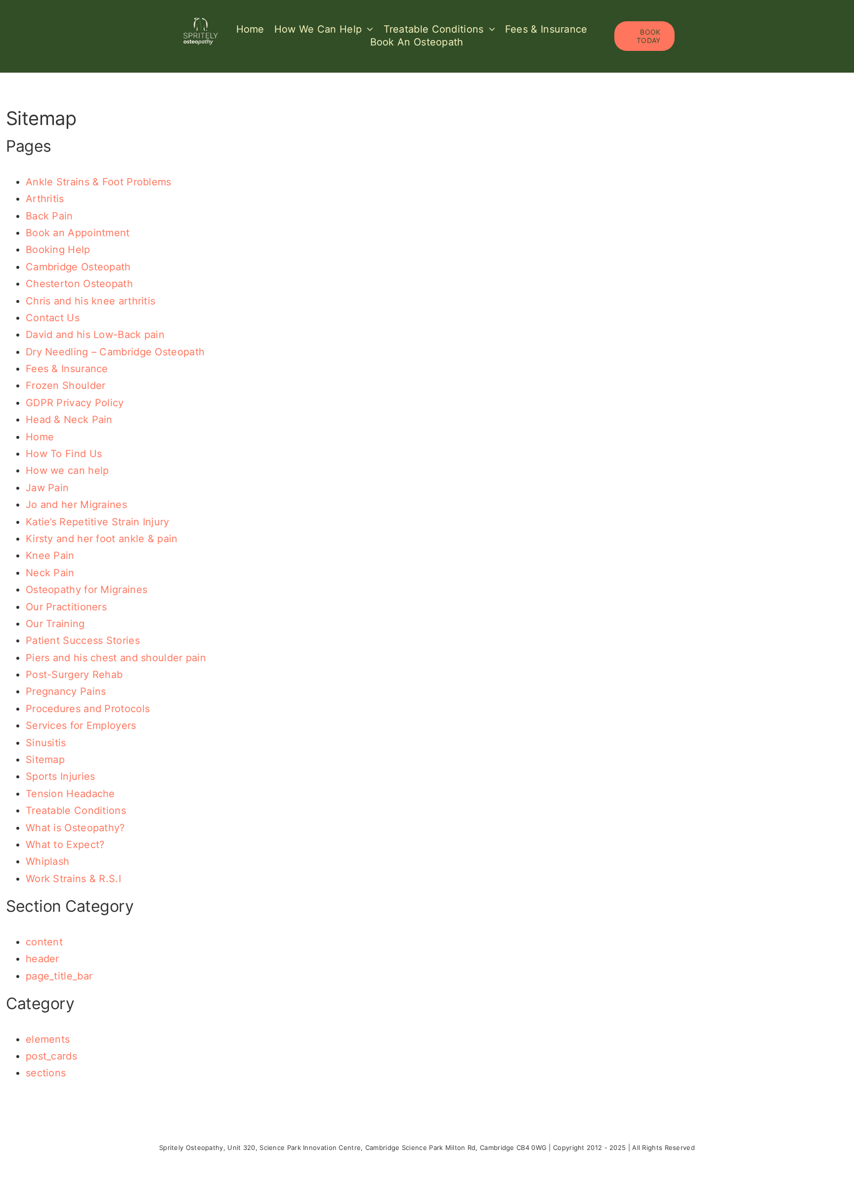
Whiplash (47, 861)
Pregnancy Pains (66, 691)
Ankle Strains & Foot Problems (98, 182)
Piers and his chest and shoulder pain (116, 658)
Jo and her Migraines (76, 504)
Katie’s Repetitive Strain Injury (98, 522)
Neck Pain (50, 573)
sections (46, 1073)
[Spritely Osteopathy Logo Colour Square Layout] (200, 13)
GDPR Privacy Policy (75, 403)
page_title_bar (59, 976)
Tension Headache (70, 794)
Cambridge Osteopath (78, 267)
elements (48, 1039)
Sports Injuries (60, 776)
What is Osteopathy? (75, 828)
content (44, 942)
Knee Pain (50, 555)
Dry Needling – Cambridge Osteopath (115, 352)
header (42, 959)
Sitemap (45, 759)
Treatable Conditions (76, 810)
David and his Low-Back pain (95, 334)
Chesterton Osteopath (79, 284)
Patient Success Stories (83, 640)
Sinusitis (46, 743)
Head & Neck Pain (69, 419)
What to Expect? (65, 844)
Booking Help (58, 249)
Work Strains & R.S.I (73, 879)
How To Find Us (64, 454)
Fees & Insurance (67, 369)
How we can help (67, 470)
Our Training (55, 624)
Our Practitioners (66, 607)
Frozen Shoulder (66, 385)
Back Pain (49, 216)
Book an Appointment (78, 233)
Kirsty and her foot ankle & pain (102, 539)
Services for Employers (81, 725)
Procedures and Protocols (88, 709)
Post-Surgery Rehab (74, 674)
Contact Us (53, 318)
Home (40, 437)
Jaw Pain (47, 488)
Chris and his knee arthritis (90, 301)
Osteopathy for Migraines (86, 589)
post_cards (51, 1056)
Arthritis (45, 199)
